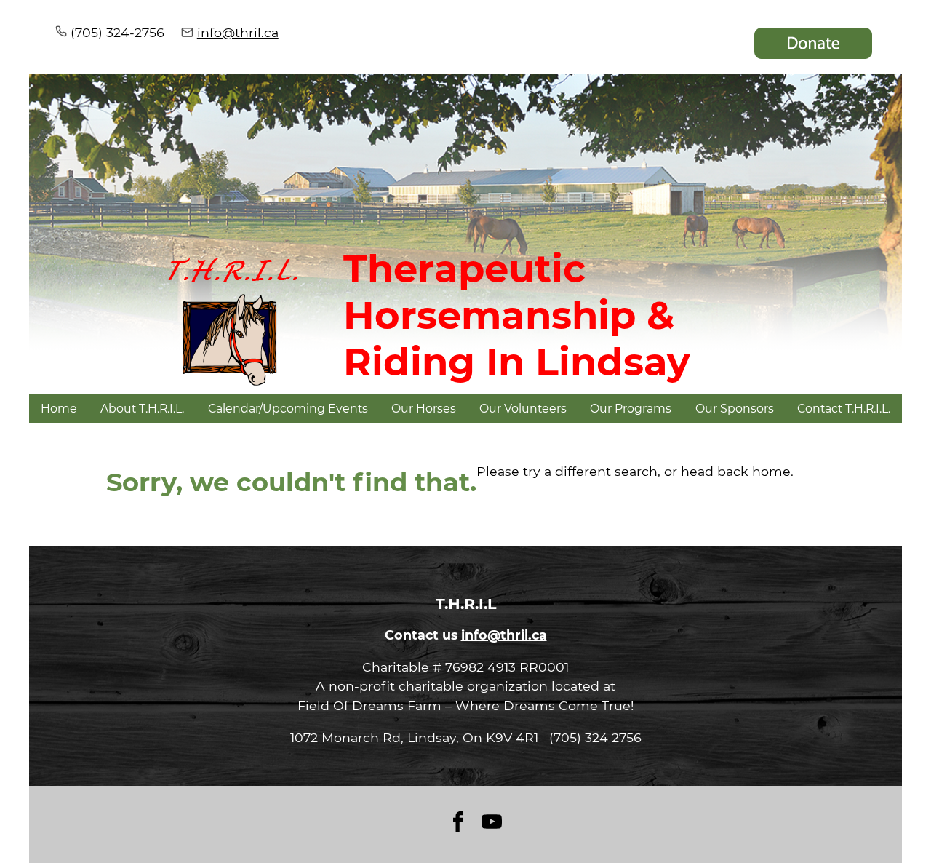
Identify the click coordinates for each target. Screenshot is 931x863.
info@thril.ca (238, 32)
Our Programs (630, 408)
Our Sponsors (734, 408)
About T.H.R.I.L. (142, 408)
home (771, 471)
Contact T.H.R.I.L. (843, 408)
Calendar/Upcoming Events (288, 408)
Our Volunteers (523, 408)
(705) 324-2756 (117, 32)
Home (59, 408)
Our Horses (423, 408)
